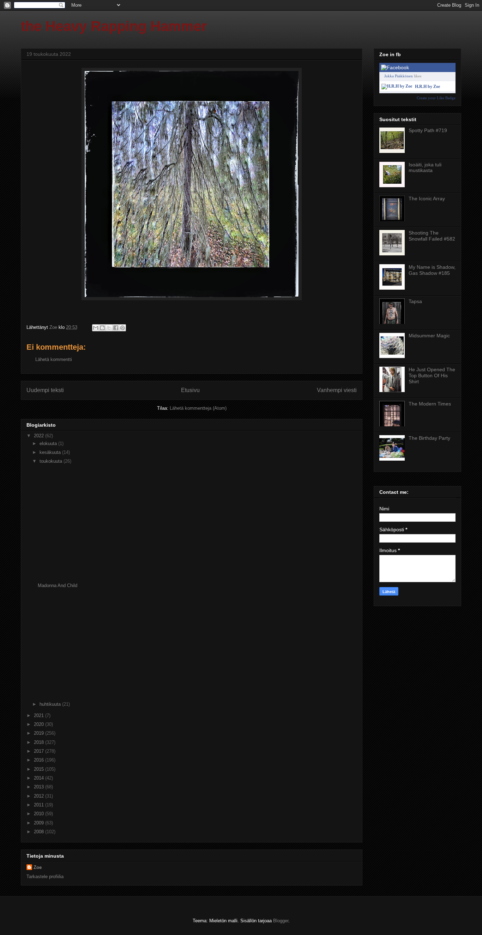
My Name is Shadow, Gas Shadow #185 (432, 270)
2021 (39, 715)
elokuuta (49, 443)
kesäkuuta (51, 452)
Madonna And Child (57, 585)
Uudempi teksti (45, 390)
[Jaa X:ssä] (109, 327)
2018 (39, 742)
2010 (39, 813)
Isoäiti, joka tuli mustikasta (425, 167)
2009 (39, 822)
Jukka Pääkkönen (398, 76)
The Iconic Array (427, 198)
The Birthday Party (429, 438)
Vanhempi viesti (337, 390)
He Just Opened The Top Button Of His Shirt (432, 375)
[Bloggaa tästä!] (102, 327)
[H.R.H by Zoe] (396, 86)
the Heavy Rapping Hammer (114, 26)
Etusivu (190, 390)
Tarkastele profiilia (45, 876)
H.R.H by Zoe (427, 86)
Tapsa (415, 301)
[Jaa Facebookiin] (115, 327)
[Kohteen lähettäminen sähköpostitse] (95, 327)
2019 (39, 733)
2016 (39, 760)
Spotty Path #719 (428, 130)
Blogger (280, 920)
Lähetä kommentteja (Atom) (198, 408)
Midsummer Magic (429, 335)
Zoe (38, 867)
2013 (39, 786)
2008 (39, 831)
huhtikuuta (51, 704)
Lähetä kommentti (53, 359)
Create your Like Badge (436, 98)
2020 (39, 724)
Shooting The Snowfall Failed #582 (432, 236)
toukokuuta (52, 461)
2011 (39, 804)
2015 (39, 769)
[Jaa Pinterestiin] (122, 327)
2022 (39, 435)
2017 (39, 751)
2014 (39, 778)
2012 (39, 796)
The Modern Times (430, 404)
